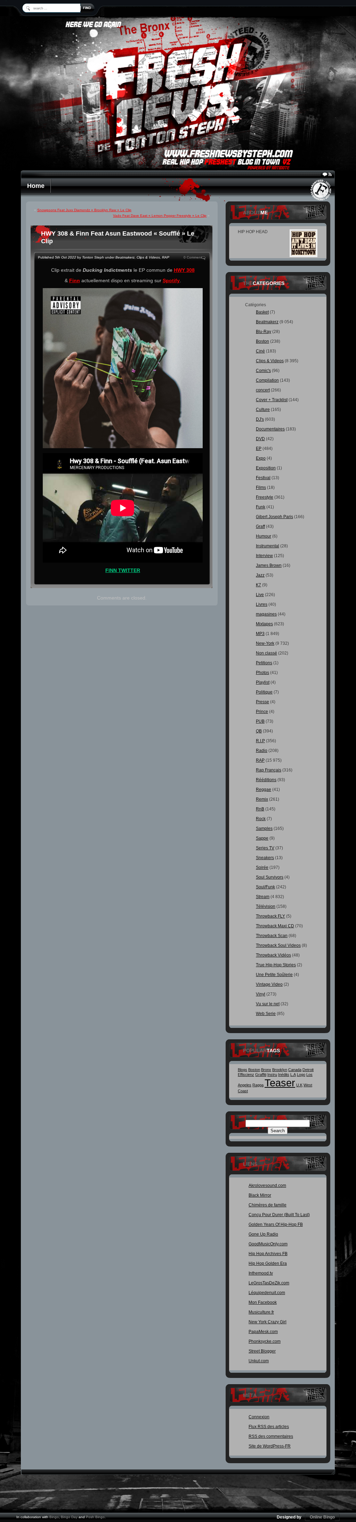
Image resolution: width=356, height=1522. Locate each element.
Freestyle (264, 497)
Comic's (263, 370)
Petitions (264, 662)
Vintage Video (269, 984)
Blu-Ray (263, 331)
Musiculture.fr (261, 1312)
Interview (264, 555)
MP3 (260, 633)
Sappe (262, 838)
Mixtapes (264, 623)
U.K (299, 1085)
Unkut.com (259, 1360)
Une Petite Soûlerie (274, 974)
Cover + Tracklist (272, 399)
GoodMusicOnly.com (268, 1244)
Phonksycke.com (265, 1341)
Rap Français (268, 770)
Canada (294, 1070)
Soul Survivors (269, 877)
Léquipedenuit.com (267, 1292)
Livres (261, 604)
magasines (266, 614)
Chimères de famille (267, 1205)
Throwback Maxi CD (275, 925)
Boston (262, 341)
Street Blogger (262, 1351)
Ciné (260, 351)
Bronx (266, 1070)
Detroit (308, 1070)
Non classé (266, 653)
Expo (261, 458)
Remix (262, 799)
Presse (262, 701)
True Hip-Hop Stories (276, 964)
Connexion (259, 1416)
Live (260, 594)
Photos (262, 672)
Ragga (258, 1085)
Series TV (265, 848)
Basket (262, 312)
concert (263, 390)
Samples (264, 828)
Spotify (171, 280)
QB (259, 731)
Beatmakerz (125, 257)
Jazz (260, 575)
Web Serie (266, 1013)
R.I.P (260, 740)
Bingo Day (69, 1517)
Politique (264, 692)
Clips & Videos (148, 257)
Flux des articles (269, 1426)
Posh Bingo (95, 1517)
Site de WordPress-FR (270, 1446)
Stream (262, 896)
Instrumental (267, 546)
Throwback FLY (270, 916)
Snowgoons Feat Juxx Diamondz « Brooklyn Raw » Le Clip (84, 210)
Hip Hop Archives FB (268, 1253)
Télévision (265, 906)
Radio (261, 750)
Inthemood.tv (261, 1273)
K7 (258, 584)
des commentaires (271, 1436)
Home (35, 185)
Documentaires (270, 429)
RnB (260, 809)
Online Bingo (322, 1517)
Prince (262, 711)
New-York (265, 643)
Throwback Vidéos (273, 955)
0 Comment (193, 257)
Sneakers (265, 857)
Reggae (263, 789)
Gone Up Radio (263, 1234)
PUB (260, 721)
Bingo (54, 1517)
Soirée (262, 867)
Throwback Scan (272, 935)
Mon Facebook (263, 1302)
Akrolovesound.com (267, 1185)
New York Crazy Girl (267, 1321)
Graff (260, 526)
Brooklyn (279, 1070)
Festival (263, 477)
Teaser (280, 1082)
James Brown (269, 565)
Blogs (242, 1070)
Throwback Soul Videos (278, 945)
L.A (293, 1074)
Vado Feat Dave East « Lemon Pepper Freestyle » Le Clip (160, 215)
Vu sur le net (268, 1003)
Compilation (267, 380)
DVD (260, 438)
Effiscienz (246, 1074)
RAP (165, 257)
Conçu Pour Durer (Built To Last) (279, 1214)
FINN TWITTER (122, 570)
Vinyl (260, 994)
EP (258, 448)
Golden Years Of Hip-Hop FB (276, 1224)
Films (261, 487)
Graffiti (260, 1074)
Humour (263, 536)
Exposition (266, 468)
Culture (263, 409)
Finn (74, 280)
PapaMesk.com (263, 1331)
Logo (301, 1074)
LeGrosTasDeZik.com (269, 1283)
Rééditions (266, 779)
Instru (272, 1074)
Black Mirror (260, 1195)
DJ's (260, 419)
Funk (260, 507)
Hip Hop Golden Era (268, 1263)
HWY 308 (184, 270)
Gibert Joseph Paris (274, 516)
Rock (261, 818)
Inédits (283, 1074)
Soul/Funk (265, 887)
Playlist (262, 682)
